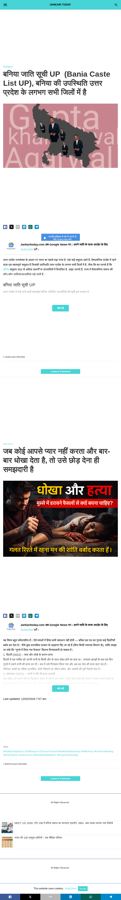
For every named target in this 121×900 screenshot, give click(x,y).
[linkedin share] (24, 227)
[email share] (18, 227)
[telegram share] (37, 227)
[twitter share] (11, 227)
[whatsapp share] (30, 227)
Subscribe (26, 249)
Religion (8, 66)
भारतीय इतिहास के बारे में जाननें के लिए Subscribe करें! (62, 238)
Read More (71, 888)
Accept (83, 888)
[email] (50, 897)
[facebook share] (5, 227)
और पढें (60, 308)
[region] (60, 34)
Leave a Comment (60, 371)
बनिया (6, 269)
